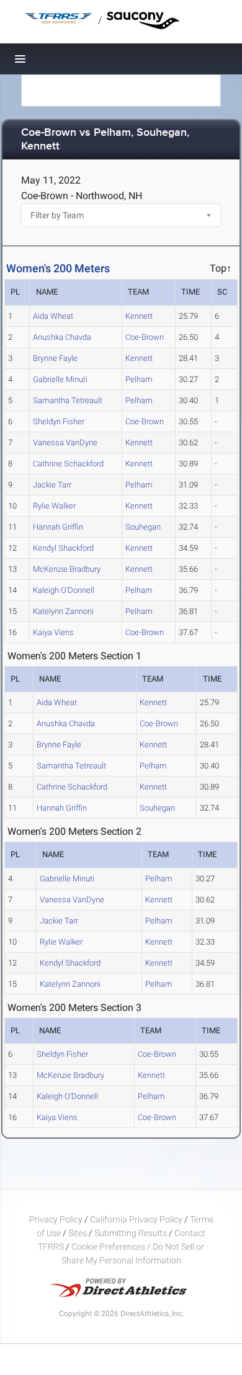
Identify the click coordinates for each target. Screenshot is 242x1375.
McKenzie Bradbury (67, 569)
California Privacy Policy (136, 1219)
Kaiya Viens (53, 632)
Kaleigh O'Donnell (63, 590)
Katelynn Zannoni (63, 611)
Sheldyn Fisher (58, 421)
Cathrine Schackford (68, 463)
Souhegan (143, 527)
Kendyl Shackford (63, 548)
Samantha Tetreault (67, 400)
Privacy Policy (56, 1219)
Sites (77, 1233)
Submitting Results (130, 1233)
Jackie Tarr (52, 484)
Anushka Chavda (62, 337)
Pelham (139, 379)
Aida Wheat (53, 316)
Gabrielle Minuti (60, 379)
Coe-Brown (144, 337)
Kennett (139, 316)
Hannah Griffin (58, 527)
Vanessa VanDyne (65, 442)
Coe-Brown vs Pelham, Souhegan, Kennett (105, 140)
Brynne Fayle (55, 358)
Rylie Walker (54, 505)
